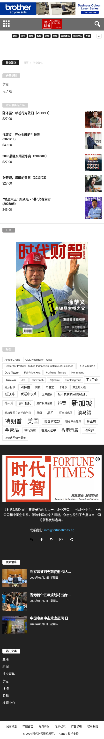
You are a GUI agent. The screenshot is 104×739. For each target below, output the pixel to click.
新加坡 (81, 403)
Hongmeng (77, 372)
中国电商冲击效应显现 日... (50, 618)
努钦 (38, 387)
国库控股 (47, 394)
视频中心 (77, 36)
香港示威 (70, 430)
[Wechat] (33, 540)
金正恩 (91, 421)
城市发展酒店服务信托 (72, 394)
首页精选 (65, 36)
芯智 (47, 36)
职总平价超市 (73, 421)
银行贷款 (30, 430)
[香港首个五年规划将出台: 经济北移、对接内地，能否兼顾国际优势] (14, 601)
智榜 (39, 36)
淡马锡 (84, 412)
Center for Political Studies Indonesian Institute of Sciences (39, 366)
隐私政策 (60, 726)
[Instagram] (53, 540)
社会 (23, 36)
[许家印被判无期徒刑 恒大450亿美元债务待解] (14, 578)
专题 (88, 36)
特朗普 (13, 421)
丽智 (55, 36)
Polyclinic (54, 380)
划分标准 (10, 387)
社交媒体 (8, 674)
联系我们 (92, 726)
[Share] (71, 540)
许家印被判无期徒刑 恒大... (50, 571)
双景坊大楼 (79, 387)
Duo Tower (12, 372)
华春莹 (50, 387)
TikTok (92, 379)
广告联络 (76, 726)
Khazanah (38, 380)
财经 (15, 36)
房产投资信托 (44, 403)
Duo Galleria (87, 366)
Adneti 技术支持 (69, 733)
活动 (5, 688)
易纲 (39, 412)
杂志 (5, 84)
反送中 (10, 394)
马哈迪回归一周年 (15, 437)
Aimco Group (12, 359)
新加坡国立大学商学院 (18, 412)
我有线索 (11, 726)
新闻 (5, 666)
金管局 (12, 430)
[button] (96, 24)
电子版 (7, 91)
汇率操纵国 (66, 412)
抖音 (62, 403)
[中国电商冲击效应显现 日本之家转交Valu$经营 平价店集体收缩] (14, 625)
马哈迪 (89, 430)
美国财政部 (52, 421)
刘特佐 (25, 387)
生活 (5, 659)
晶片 (50, 413)
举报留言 (27, 726)
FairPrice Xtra (32, 372)
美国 (33, 421)
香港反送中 (48, 430)
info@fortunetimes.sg (59, 530)
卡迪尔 (63, 387)
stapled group (73, 380)
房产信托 (25, 403)
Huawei (10, 380)
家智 (31, 36)
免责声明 (44, 726)
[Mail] (62, 540)
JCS (23, 380)
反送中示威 (29, 394)
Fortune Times (56, 372)
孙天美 (9, 403)
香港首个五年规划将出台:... (50, 594)
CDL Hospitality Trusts (38, 359)
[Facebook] (43, 540)
